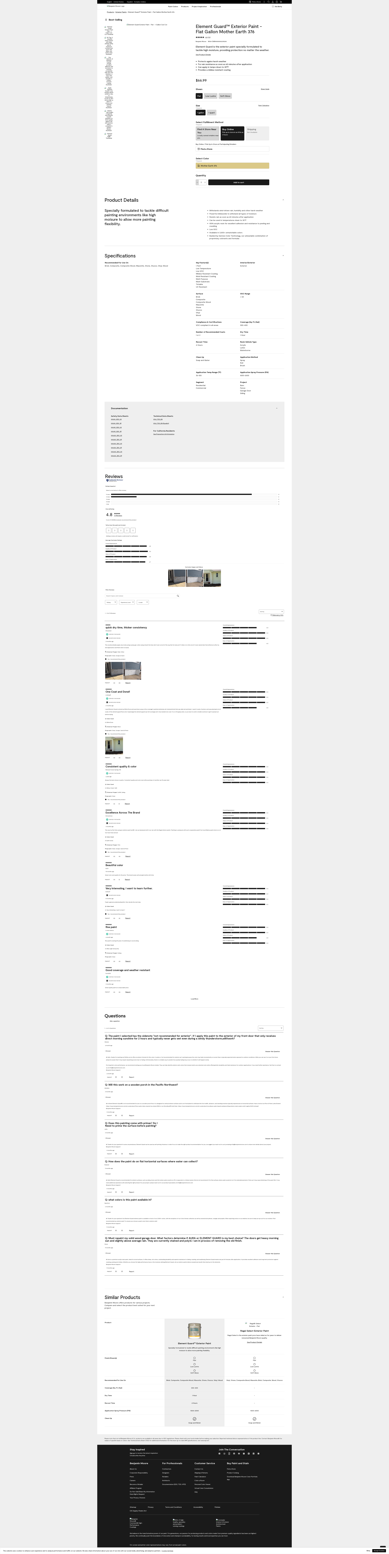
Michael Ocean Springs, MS (113, 769)
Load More (194, 999)
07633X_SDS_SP (116, 448)
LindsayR (108, 695)
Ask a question (115, 1021)
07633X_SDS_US (116, 443)
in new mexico (110, 930)
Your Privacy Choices (137, 1498)
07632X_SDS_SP (116, 439)
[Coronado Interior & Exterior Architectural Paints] (226, 1523)
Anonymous (109, 816)
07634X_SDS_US (116, 452)
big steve (107, 1203)
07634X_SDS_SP (116, 456)
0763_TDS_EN (157, 419)
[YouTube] (234, 1454)
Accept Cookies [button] (379, 1550)
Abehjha (107, 1088)
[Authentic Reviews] (115, 480)
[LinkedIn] (253, 1454)
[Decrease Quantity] (197, 182)
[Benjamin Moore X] (244, 1454)
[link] (277, 2)
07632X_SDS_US (116, 435)
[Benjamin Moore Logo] (116, 6)
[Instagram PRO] (229, 1454)
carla (106, 1129)
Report (127, 683)
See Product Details (203, 55)
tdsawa (107, 1042)
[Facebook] (219, 1454)
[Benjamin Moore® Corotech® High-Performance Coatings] (139, 1523)
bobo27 (108, 891)
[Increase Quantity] (205, 182)
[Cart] (281, 2)
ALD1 (107, 868)
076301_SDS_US (116, 419)
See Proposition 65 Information (163, 434)
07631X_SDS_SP (116, 431)
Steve (106, 1244)
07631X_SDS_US (116, 427)
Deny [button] (368, 1550)
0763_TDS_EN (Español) (161, 423)
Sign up (132, 1453)
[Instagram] (224, 1454)
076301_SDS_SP (116, 423)
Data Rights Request (137, 1494)
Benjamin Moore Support (113, 1070)
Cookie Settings (167, 1551)
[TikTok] (258, 1454)
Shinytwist (108, 630)
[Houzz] (249, 1454)
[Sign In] (272, 2)
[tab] (109, 30)
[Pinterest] (239, 1454)
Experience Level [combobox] (126, 602)
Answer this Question (272, 1051)
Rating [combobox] (108, 602)
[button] (136, 2)
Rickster (107, 1164)
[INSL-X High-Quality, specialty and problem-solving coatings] (183, 1523)
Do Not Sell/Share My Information (142, 1492)
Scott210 (108, 973)
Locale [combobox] (141, 602)
